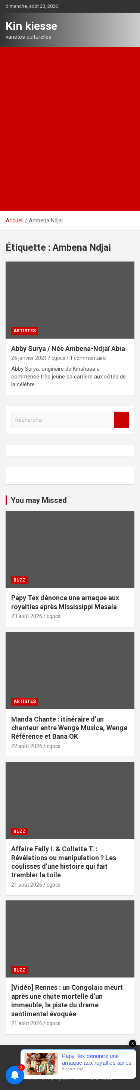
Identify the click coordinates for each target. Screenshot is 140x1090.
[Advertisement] (70, 120)
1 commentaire (88, 358)
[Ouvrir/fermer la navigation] (15, 202)
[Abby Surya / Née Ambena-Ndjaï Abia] (70, 300)
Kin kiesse (31, 25)
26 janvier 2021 (29, 358)
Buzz (19, 580)
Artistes (24, 330)
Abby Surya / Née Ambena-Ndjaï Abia (68, 348)
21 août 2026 (26, 885)
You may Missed (39, 500)
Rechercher (121, 420)
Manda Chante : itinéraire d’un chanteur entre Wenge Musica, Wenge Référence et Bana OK (69, 728)
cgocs (58, 358)
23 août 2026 (26, 616)
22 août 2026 (26, 746)
